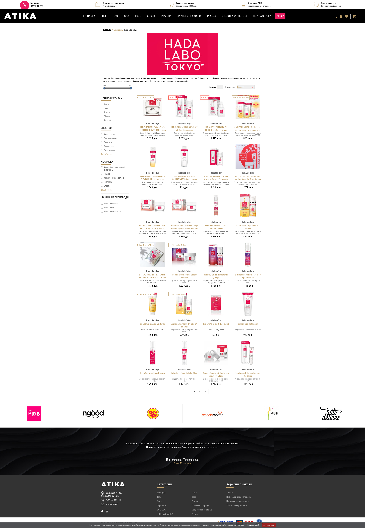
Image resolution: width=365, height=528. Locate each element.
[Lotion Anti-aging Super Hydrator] (152, 352)
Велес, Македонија (182, 463)
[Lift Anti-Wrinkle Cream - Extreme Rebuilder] (184, 254)
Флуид (107, 112)
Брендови (89, 15)
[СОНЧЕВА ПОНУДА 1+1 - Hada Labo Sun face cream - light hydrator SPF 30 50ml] (248, 106)
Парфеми (166, 15)
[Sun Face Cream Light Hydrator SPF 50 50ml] (184, 303)
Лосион (107, 120)
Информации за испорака (238, 497)
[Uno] (20, 15)
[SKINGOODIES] (93, 413)
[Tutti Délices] (331, 413)
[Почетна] (107, 30)
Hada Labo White (111, 203)
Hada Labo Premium (112, 211)
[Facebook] (102, 511)
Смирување (109, 146)
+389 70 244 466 (113, 500)
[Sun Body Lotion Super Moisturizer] (152, 303)
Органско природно (189, 15)
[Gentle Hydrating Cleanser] (248, 303)
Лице (104, 15)
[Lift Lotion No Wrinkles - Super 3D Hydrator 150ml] (248, 254)
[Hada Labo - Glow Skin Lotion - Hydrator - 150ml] (216, 205)
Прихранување (110, 138)
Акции (280, 15)
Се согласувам (268, 525)
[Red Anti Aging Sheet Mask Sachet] (216, 303)
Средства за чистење (234, 15)
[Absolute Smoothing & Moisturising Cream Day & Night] (216, 352)
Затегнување (109, 150)
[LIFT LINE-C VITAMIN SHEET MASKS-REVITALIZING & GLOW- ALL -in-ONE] (152, 254)
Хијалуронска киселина (114, 178)
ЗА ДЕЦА (211, 15)
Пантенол (108, 182)
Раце (138, 15)
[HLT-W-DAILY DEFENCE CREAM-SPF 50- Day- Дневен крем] (184, 106)
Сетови (150, 15)
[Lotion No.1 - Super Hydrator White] (184, 352)
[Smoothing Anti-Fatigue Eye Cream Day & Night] (248, 352)
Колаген (107, 174)
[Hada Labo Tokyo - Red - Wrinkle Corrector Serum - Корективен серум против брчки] (216, 155)
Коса (126, 15)
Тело (115, 15)
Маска (107, 116)
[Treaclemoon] (212, 413)
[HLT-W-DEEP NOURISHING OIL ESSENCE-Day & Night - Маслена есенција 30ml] (216, 106)
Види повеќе (106, 154)
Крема (107, 108)
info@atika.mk (112, 504)
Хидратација (109, 134)
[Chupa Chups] (152, 413)
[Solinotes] (271, 413)
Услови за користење (236, 505)
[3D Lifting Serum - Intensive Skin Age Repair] (216, 254)
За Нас (229, 493)
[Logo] (113, 484)
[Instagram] (107, 511)
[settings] (346, 16)
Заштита (108, 142)
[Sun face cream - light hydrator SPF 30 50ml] (248, 205)
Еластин (107, 186)
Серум (107, 104)
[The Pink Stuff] (34, 413)
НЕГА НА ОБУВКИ (262, 15)
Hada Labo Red (110, 207)
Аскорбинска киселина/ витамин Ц (114, 168)
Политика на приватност (238, 501)
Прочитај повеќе (253, 525)
